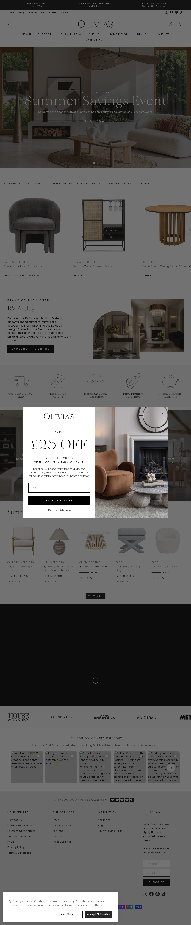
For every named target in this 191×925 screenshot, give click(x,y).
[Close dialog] (162, 413)
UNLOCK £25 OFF (59, 500)
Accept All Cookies (98, 914)
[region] (60, 907)
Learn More (66, 914)
